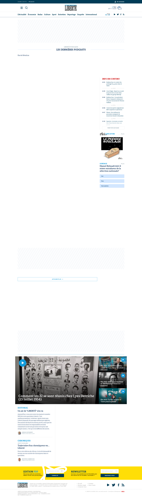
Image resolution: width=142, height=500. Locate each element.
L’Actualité (22, 14)
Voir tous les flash (113, 128)
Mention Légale (82, 485)
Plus (122, 134)
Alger (112, 7)
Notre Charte (92, 485)
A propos (91, 483)
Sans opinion (104, 186)
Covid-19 (31, 1)
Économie (32, 14)
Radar (40, 14)
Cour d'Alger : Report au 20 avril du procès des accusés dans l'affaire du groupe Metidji (115, 92)
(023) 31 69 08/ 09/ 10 (33, 493)
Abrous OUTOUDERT (27, 432)
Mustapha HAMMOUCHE (28, 459)
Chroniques (24, 440)
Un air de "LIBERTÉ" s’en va (30, 410)
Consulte (55, 475)
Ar (109, 15)
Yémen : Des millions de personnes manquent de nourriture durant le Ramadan (114, 114)
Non (102, 181)
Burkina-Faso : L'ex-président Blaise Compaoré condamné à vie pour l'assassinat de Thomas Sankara (115, 99)
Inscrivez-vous (109, 475)
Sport (54, 14)
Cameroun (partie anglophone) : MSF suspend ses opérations (115, 108)
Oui (102, 176)
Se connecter (120, 1)
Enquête (80, 14)
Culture (47, 14)
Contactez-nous (82, 487)
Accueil (80, 483)
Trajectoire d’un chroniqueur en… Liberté (33, 446)
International (91, 14)
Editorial (23, 408)
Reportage (71, 14)
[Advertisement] (71, 31)
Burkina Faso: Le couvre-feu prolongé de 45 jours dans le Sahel (114, 83)
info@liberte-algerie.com (25, 495)
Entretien (62, 14)
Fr (106, 15)
